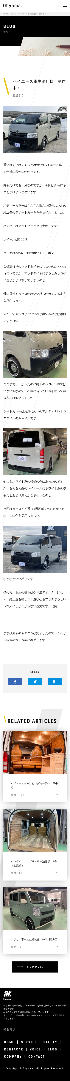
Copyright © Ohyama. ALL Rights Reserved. (35, 1068)
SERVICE (29, 1042)
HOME (6, 14)
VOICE (35, 1049)
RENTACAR (14, 1049)
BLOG (13, 14)
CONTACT (36, 1056)
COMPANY (13, 1056)
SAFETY (50, 1042)
